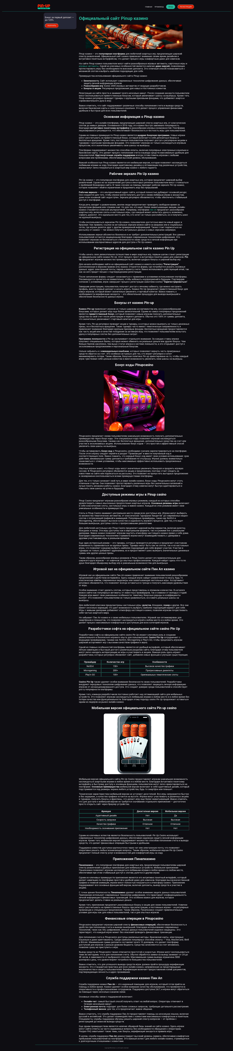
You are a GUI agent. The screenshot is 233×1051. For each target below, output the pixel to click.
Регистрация (186, 7)
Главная (148, 7)
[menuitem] (148, 7)
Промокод (159, 7)
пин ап (153, 209)
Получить (51, 26)
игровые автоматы (89, 66)
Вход (170, 7)
